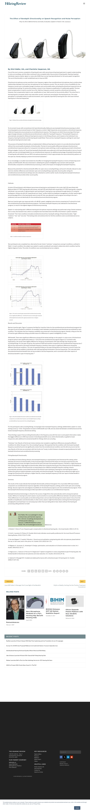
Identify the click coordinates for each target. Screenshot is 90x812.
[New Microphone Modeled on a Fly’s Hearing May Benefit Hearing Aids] (35, 602)
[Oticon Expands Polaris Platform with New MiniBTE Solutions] (75, 601)
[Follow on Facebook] (61, 757)
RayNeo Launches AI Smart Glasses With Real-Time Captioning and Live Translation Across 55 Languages (34, 641)
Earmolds (41, 21)
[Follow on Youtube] (71, 757)
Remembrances (12, 622)
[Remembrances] (15, 608)
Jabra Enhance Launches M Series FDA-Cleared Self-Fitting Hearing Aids (26, 655)
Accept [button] (77, 808)
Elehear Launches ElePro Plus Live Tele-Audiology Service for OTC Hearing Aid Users (29, 660)
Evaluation (47, 21)
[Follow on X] (64, 757)
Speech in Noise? (56, 21)
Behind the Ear (33, 21)
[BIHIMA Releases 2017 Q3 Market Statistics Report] (55, 601)
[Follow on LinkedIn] (68, 757)
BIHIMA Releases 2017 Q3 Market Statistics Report (53, 611)
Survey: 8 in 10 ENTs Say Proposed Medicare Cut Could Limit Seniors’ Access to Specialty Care (32, 645)
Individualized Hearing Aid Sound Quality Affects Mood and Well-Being (25, 650)
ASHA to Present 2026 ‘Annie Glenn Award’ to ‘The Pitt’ (21, 665)
